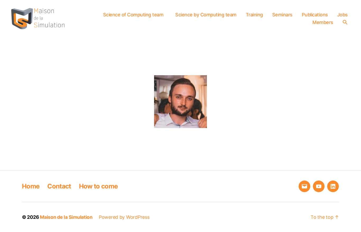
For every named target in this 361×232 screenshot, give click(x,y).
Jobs (342, 14)
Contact (59, 186)
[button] (346, 22)
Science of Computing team (133, 14)
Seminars (282, 14)
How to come (98, 186)
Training (254, 14)
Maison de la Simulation (66, 217)
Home (30, 186)
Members (322, 22)
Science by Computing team (206, 14)
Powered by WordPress (124, 217)
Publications (315, 14)
